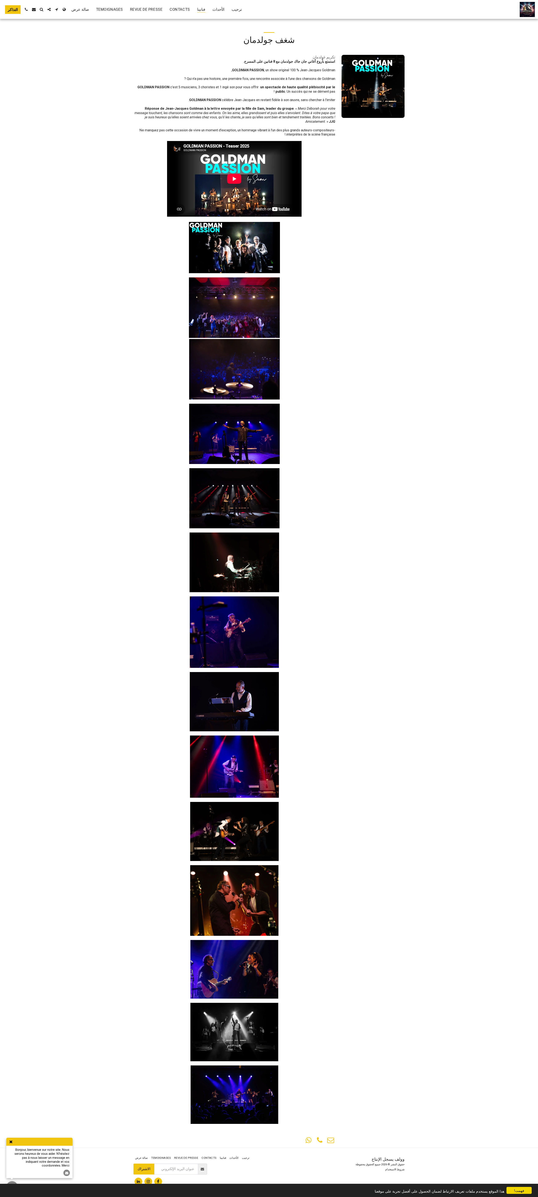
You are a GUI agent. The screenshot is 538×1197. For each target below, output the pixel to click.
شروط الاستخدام (395, 1169)
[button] (56, 9)
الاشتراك (143, 1169)
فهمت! (519, 1190)
